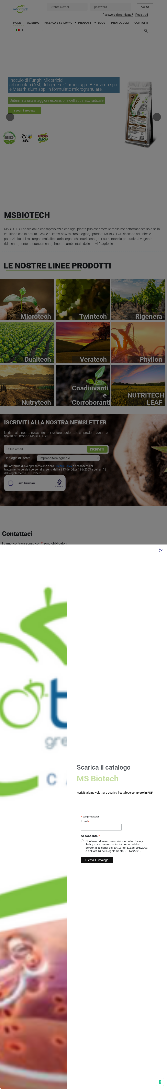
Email (85, 821)
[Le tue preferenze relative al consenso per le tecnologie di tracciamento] (160, 1082)
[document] (83, 544)
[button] (161, 550)
